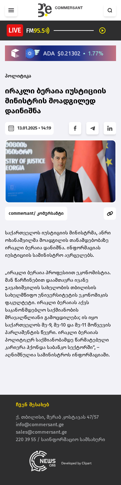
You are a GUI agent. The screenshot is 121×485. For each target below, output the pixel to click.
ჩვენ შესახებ (32, 404)
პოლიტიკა (18, 76)
